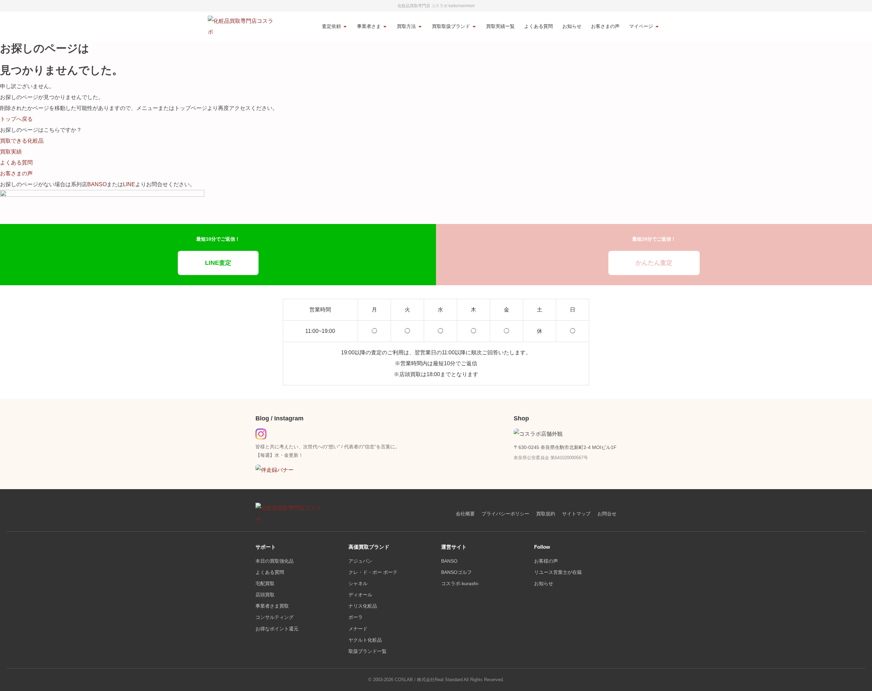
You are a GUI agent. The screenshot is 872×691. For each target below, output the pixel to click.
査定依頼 (331, 26)
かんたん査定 (654, 262)
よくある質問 (538, 26)
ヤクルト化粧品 (365, 640)
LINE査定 (218, 262)
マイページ (641, 26)
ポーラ (355, 617)
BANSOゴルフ (456, 572)
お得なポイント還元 (276, 628)
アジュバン (360, 561)
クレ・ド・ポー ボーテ (373, 572)
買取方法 (406, 26)
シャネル (358, 583)
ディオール (360, 594)
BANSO (97, 184)
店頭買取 (265, 594)
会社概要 (465, 513)
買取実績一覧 (500, 26)
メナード (358, 628)
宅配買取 (265, 583)
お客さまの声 (605, 26)
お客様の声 (546, 561)
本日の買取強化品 (274, 561)
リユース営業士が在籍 (558, 572)
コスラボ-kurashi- (460, 583)
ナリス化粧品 (362, 606)
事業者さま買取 (272, 606)
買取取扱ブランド (451, 26)
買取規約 (545, 513)
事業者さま (369, 26)
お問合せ (607, 513)
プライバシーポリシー (505, 513)
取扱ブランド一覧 (367, 651)
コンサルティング (274, 617)
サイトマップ (576, 513)
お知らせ (571, 26)
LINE (129, 184)
